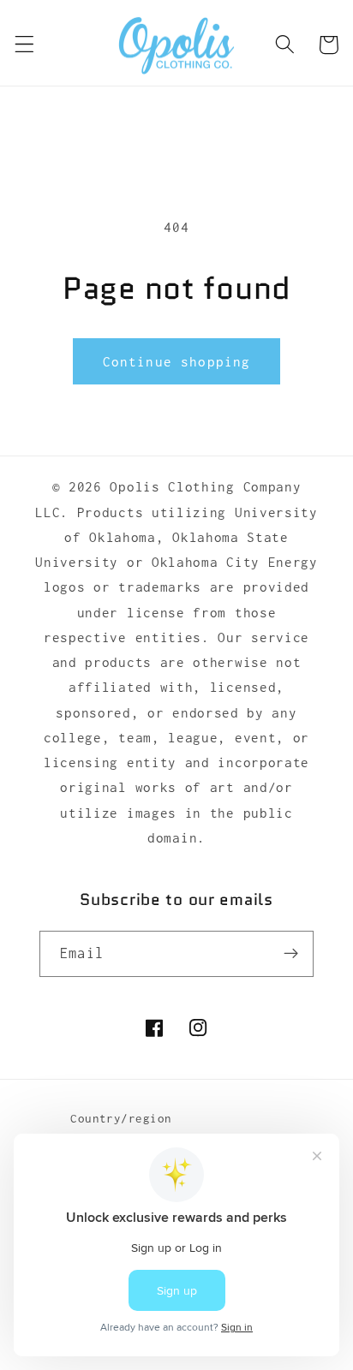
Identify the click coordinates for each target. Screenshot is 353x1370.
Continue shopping (177, 361)
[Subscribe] (291, 954)
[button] (24, 45)
